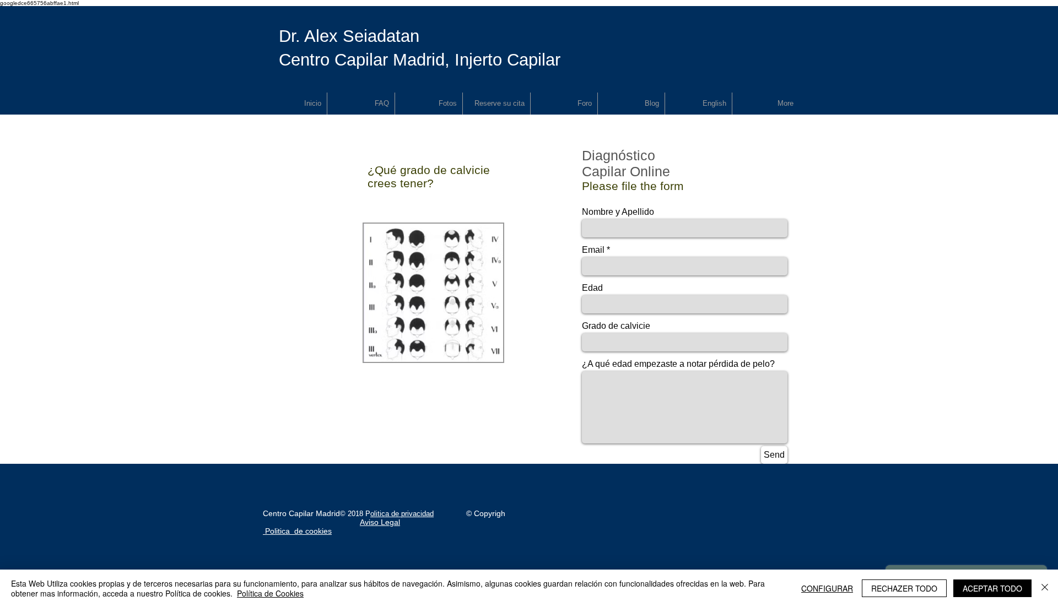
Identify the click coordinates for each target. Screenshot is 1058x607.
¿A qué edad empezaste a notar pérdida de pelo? (678, 364)
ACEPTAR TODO (992, 588)
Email (593, 250)
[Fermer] (1044, 588)
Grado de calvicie (616, 326)
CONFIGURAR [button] (827, 588)
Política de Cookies (270, 593)
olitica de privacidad (402, 514)
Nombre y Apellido (618, 212)
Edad (592, 288)
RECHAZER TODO (904, 588)
